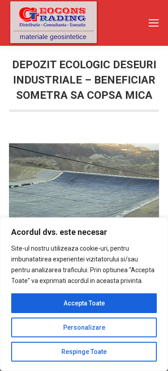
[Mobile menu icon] (153, 23)
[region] (84, 294)
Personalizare (84, 327)
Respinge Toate (84, 351)
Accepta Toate (84, 303)
